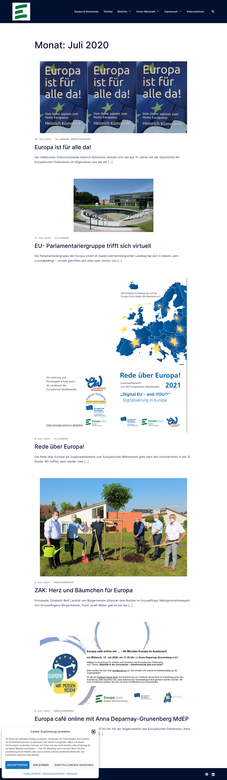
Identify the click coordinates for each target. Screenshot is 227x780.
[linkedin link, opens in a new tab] (213, 774)
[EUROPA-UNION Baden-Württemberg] (21, 11)
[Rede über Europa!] (113, 354)
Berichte (122, 11)
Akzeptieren (17, 765)
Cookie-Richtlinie (32, 773)
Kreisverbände (195, 11)
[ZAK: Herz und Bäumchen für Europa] (113, 527)
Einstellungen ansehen (73, 765)
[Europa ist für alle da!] (113, 97)
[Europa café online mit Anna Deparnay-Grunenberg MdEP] (113, 663)
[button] (93, 731)
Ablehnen (41, 765)
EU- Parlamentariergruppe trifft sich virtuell (93, 245)
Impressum (72, 773)
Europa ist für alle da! (63, 147)
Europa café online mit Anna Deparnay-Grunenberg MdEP (112, 718)
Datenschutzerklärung (54, 773)
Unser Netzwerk (145, 11)
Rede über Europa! (59, 446)
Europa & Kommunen (86, 11)
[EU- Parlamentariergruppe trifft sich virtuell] (113, 205)
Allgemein (62, 139)
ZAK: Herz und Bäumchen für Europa (84, 590)
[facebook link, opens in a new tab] (206, 774)
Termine (108, 11)
